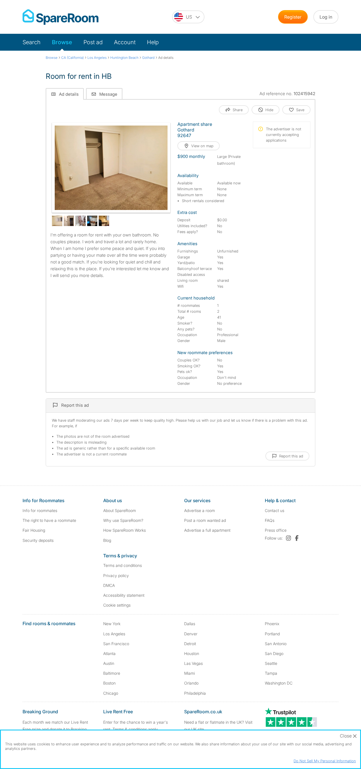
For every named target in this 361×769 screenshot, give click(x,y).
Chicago (110, 693)
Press (276, 530)
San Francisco (116, 643)
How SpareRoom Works (124, 530)
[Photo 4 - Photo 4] (80, 220)
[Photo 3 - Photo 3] (69, 220)
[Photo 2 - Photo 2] (57, 220)
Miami (189, 673)
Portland (272, 633)
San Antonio (276, 643)
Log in (326, 17)
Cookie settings (117, 605)
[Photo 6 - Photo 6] (104, 220)
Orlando (191, 683)
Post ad (93, 42)
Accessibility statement (123, 595)
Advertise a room (199, 510)
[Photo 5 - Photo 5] (92, 220)
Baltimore (111, 673)
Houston (191, 653)
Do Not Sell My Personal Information (325, 761)
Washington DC (278, 683)
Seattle (271, 663)
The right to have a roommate (49, 520)
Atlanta (109, 653)
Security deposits (38, 540)
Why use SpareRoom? (123, 520)
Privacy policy (116, 575)
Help (153, 42)
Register (292, 17)
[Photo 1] (111, 167)
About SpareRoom (119, 510)
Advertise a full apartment (207, 530)
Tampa (271, 673)
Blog (107, 540)
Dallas (189, 623)
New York (111, 623)
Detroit (190, 643)
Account (125, 42)
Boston (109, 683)
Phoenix (272, 623)
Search (32, 42)
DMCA (109, 585)
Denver (190, 633)
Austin (108, 663)
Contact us (274, 510)
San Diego (274, 653)
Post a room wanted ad (205, 520)
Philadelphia (195, 693)
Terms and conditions (122, 565)
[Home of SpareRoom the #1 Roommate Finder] (60, 17)
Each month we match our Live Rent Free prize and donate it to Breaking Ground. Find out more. (55, 729)
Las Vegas (193, 663)
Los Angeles (114, 633)
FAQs (269, 520)
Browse (62, 42)
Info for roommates (40, 510)
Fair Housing (34, 530)
